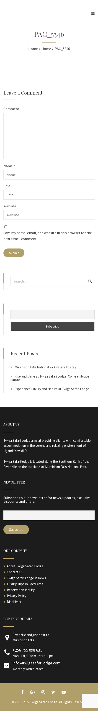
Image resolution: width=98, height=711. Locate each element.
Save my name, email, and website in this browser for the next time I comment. (47, 235)
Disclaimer (14, 602)
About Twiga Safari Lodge (25, 566)
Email (9, 186)
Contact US (15, 572)
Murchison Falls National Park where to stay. (46, 367)
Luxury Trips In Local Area (25, 584)
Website (9, 206)
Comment (11, 109)
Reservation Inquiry (21, 590)
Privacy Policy (16, 596)
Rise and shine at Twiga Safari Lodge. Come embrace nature (49, 378)
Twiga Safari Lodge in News (26, 578)
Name (9, 166)
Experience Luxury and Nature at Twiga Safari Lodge (52, 389)
